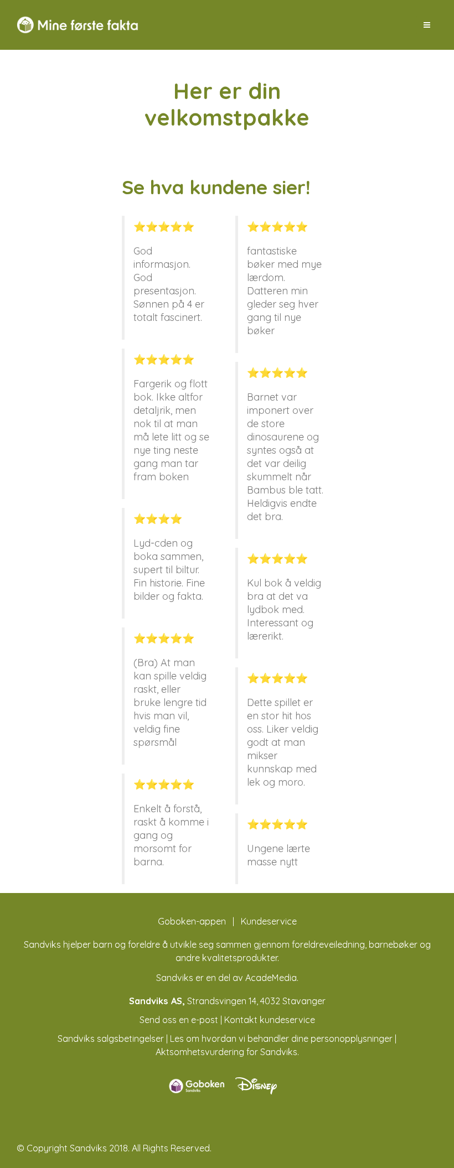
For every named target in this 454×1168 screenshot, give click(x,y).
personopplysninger (352, 1038)
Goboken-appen (192, 921)
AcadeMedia (271, 977)
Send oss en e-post (179, 1019)
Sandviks (42, 944)
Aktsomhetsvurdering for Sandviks (226, 1051)
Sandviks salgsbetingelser (111, 1038)
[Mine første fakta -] (77, 24)
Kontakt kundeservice (269, 1019)
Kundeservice (269, 921)
